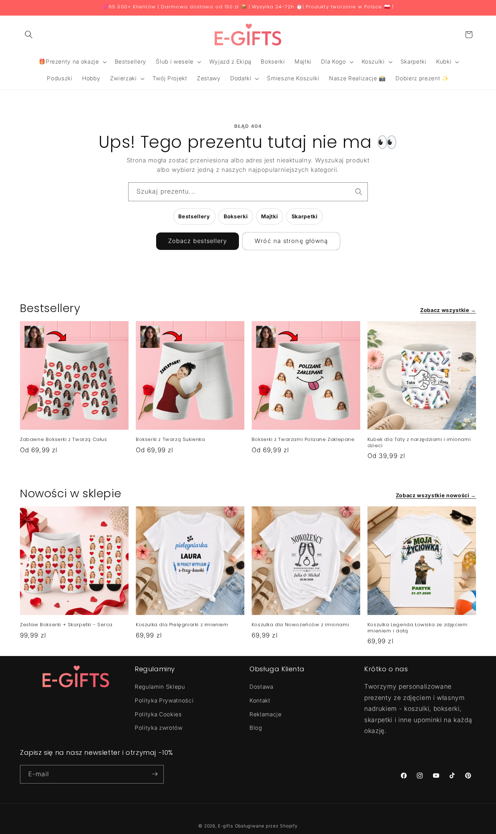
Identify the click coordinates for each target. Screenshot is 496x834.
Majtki (269, 216)
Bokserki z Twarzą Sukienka (170, 440)
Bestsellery (194, 216)
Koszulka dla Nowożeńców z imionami (300, 625)
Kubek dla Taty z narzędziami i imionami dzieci (419, 443)
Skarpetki (305, 216)
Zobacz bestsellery (197, 240)
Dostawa (261, 686)
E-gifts (225, 825)
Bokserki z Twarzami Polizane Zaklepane (303, 440)
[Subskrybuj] (154, 774)
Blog (255, 727)
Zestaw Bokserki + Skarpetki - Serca (66, 625)
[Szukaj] (358, 191)
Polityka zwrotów (159, 727)
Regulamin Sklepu (160, 686)
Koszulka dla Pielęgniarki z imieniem (182, 625)
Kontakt (260, 700)
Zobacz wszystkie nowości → (436, 495)
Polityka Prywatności (164, 700)
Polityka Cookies (158, 713)
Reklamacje (265, 713)
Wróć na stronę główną (291, 240)
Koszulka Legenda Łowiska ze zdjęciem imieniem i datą (417, 628)
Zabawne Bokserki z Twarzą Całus (63, 440)
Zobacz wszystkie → (448, 310)
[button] (28, 34)
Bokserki (236, 216)
